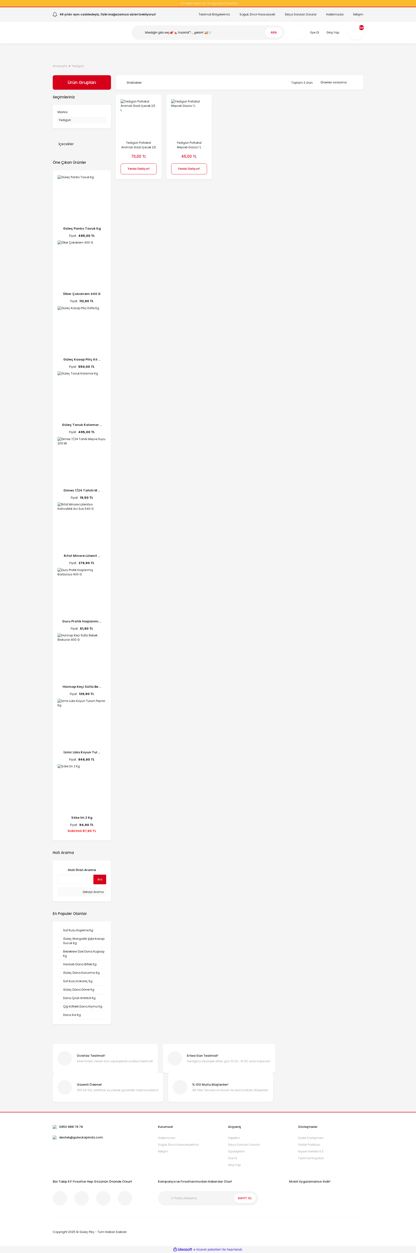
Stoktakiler (134, 83)
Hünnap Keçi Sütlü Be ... (82, 686)
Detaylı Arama (93, 892)
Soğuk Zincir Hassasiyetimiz (178, 1145)
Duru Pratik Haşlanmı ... (81, 621)
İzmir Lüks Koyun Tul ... (82, 752)
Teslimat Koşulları (311, 1158)
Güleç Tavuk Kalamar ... (82, 424)
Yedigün (78, 66)
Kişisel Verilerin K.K (311, 1151)
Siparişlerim (236, 1151)
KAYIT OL (245, 1198)
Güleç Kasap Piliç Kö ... (81, 359)
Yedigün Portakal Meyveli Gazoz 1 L (189, 145)
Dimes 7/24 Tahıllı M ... (82, 490)
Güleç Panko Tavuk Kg (82, 228)
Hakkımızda (335, 14)
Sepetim (234, 1138)
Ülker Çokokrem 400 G (82, 294)
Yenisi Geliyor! (139, 168)
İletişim (358, 14)
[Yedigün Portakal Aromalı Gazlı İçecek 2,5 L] (139, 117)
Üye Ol (232, 1158)
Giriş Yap (234, 1165)
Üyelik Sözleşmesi (310, 1138)
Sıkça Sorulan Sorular (301, 14)
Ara (99, 879)
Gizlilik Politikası (309, 1145)
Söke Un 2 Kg (81, 817)
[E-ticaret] (207, 1249)
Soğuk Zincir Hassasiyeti (257, 14)
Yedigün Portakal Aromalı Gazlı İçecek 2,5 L (138, 145)
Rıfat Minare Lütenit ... (82, 555)
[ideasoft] (182, 1249)
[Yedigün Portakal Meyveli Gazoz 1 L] (189, 117)
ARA (274, 32)
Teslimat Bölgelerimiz (214, 14)
